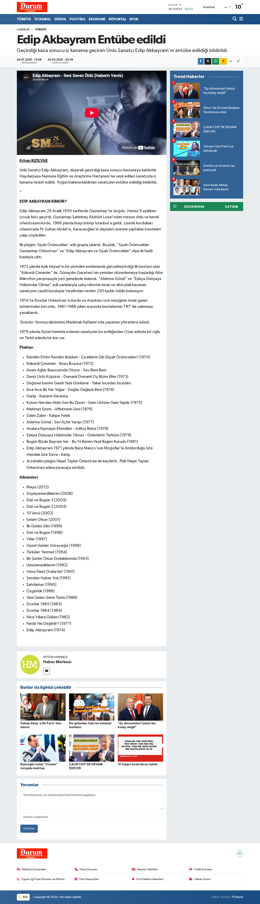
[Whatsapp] (239, 853)
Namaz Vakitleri (147, 869)
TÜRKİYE (24, 19)
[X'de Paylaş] (207, 61)
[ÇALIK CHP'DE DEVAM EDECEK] (91, 748)
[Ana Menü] (240, 19)
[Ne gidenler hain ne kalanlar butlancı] (91, 707)
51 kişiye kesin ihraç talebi (137, 764)
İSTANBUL (43, 19)
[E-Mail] (46, 671)
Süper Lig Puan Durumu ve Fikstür (43, 879)
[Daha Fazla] (223, 61)
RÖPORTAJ (117, 19)
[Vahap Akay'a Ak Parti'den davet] (43, 707)
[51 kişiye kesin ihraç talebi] (140, 748)
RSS (25, 897)
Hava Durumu (88, 869)
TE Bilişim (237, 897)
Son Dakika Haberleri (150, 879)
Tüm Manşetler (89, 879)
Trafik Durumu (203, 869)
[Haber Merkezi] (30, 664)
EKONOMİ (97, 19)
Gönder (29, 828)
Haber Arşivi (202, 879)
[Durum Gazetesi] (32, 7)
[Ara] (235, 19)
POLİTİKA (77, 19)
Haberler (23, 29)
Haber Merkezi (57, 662)
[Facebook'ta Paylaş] (201, 61)
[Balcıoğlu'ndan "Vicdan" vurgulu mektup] (43, 748)
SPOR (133, 19)
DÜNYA (60, 19)
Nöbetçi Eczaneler (34, 869)
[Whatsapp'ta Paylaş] (215, 61)
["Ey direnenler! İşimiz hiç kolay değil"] (140, 707)
